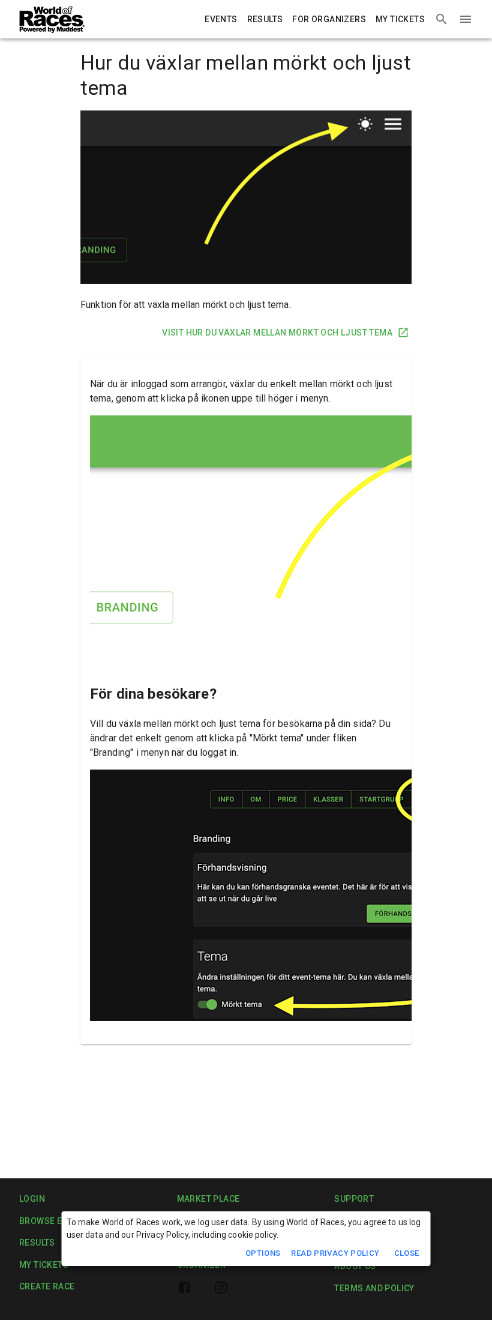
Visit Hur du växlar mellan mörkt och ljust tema (277, 332)
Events (221, 19)
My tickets (400, 19)
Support (354, 1199)
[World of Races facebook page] (184, 1288)
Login (32, 1199)
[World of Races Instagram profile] (221, 1288)
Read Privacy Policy (335, 1253)
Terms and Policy (374, 1288)
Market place (208, 1199)
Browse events (54, 1221)
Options (263, 1253)
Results (265, 19)
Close (406, 1253)
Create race (46, 1286)
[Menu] (466, 19)
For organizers (329, 19)
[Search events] (442, 19)
